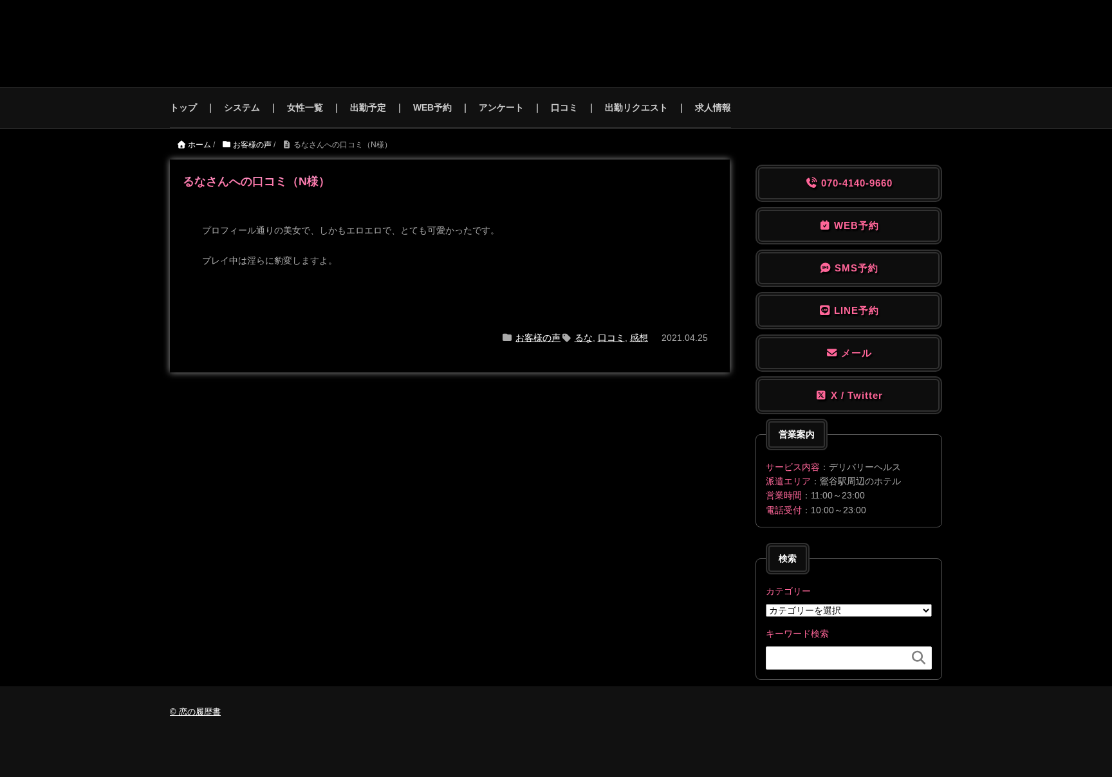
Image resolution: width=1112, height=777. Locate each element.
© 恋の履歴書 (195, 712)
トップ (183, 107)
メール (855, 353)
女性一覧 (305, 107)
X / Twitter (855, 395)
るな (584, 338)
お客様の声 (538, 338)
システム (242, 107)
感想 (639, 338)
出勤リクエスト (636, 107)
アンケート (501, 107)
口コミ (564, 107)
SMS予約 (854, 268)
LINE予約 (855, 310)
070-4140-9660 (855, 183)
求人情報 (713, 107)
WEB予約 (432, 107)
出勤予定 (368, 107)
